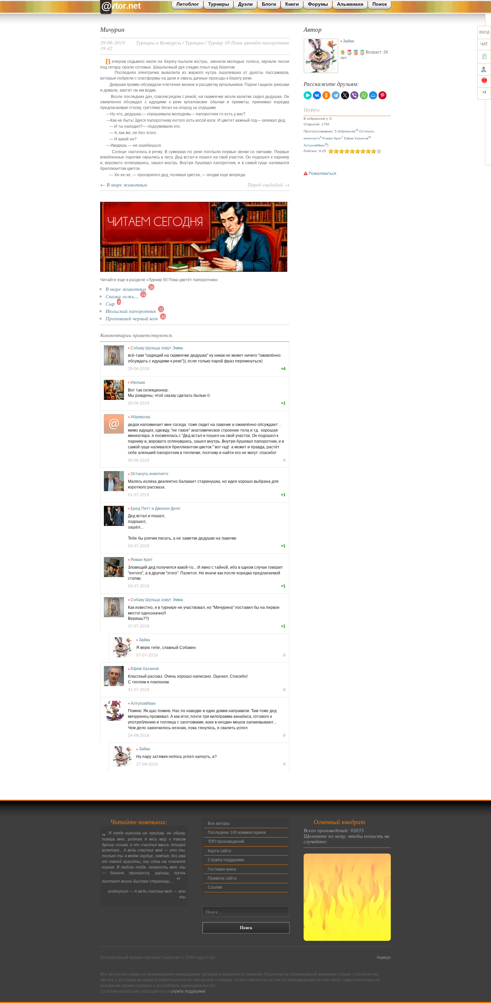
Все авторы (219, 823)
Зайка (144, 640)
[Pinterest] (382, 95)
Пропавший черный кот (132, 318)
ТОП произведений (226, 841)
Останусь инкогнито (149, 473)
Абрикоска (140, 417)
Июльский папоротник (131, 310)
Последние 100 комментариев (237, 832)
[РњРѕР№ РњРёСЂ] (373, 95)
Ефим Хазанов (145, 668)
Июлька (138, 382)
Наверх (384, 957)
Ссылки (215, 887)
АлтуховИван (143, 703)
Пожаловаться (322, 173)
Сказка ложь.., (122, 296)
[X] (345, 95)
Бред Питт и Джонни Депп (155, 508)
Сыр (110, 303)
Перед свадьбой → (268, 184)
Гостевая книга (222, 869)
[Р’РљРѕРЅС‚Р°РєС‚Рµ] (317, 95)
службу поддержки (187, 991)
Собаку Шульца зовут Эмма (157, 348)
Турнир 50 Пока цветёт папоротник (248, 42)
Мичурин (112, 29)
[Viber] (354, 95)
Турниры (194, 42)
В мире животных (126, 288)
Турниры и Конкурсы (158, 42)
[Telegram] (336, 95)
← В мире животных (123, 184)
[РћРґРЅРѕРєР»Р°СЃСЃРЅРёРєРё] (326, 95)
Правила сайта (222, 878)
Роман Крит (142, 559)
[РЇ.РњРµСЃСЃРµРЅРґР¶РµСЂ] (308, 95)
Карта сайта (219, 851)
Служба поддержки (226, 860)
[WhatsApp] (364, 95)
